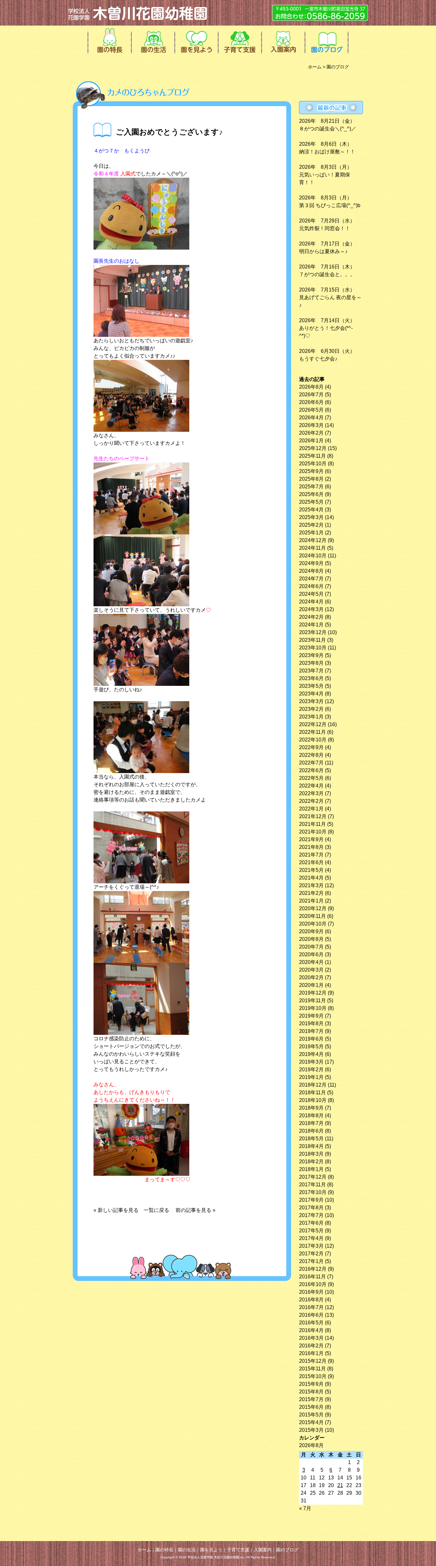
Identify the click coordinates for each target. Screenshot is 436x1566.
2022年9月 (311, 747)
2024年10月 (313, 555)
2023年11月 (312, 640)
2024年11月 (312, 548)
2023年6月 (311, 678)
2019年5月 (311, 1046)
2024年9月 (311, 563)
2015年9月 (311, 1384)
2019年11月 (312, 1000)
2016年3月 (311, 1338)
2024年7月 (311, 578)
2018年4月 (311, 1146)
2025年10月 (313, 463)
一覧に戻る (156, 1210)
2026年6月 (311, 402)
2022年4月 (311, 785)
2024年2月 (311, 617)
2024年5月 (311, 594)
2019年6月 (311, 1039)
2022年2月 (311, 801)
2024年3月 (311, 609)
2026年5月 (311, 410)
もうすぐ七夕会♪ (318, 358)
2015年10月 (313, 1376)
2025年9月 (311, 471)
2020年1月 (311, 985)
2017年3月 (311, 1246)
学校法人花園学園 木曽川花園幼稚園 (138, 13)
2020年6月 (311, 954)
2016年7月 (311, 1307)
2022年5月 (311, 778)
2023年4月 (311, 693)
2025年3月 (311, 517)
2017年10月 (313, 1192)
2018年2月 (311, 1161)
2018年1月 (311, 1169)
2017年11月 (312, 1184)
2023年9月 (311, 655)
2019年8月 (311, 1023)
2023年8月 (311, 663)
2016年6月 (311, 1315)
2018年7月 (311, 1123)
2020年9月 (311, 931)
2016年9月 (311, 1292)
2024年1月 (311, 624)
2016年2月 (311, 1345)
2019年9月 (311, 1016)
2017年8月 (311, 1207)
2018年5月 (311, 1138)
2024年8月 (311, 571)
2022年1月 (311, 808)
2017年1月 (311, 1261)
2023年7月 (311, 670)
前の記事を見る (193, 1210)
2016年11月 (312, 1276)
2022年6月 (311, 770)
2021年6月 (311, 862)
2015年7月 (311, 1399)
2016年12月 (313, 1269)
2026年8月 (311, 387)
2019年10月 (313, 1008)
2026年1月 (311, 440)
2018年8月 (311, 1115)
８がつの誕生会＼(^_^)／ (327, 128)
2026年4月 (311, 417)
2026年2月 (311, 433)
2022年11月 (312, 732)
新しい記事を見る (121, 1210)
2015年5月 (311, 1414)
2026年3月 (311, 425)
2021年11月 (312, 824)
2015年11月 (312, 1368)
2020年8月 (311, 939)
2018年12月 (313, 1085)
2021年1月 (311, 900)
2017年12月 (313, 1177)
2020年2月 (311, 977)
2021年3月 (311, 885)
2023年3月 (311, 701)
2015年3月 (311, 1430)
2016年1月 (311, 1353)
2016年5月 (311, 1322)
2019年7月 (311, 1031)
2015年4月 (311, 1422)
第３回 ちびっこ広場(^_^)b (329, 205)
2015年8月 (311, 1391)
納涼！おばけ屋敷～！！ (327, 151)
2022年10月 (313, 739)
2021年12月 (313, 816)
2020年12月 (313, 908)
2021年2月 (311, 893)
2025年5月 (311, 502)
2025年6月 (311, 494)
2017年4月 (311, 1238)
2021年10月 (313, 831)
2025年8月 (311, 479)
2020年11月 (312, 916)
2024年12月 (313, 540)
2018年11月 (312, 1092)
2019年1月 (311, 1077)
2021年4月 (311, 877)
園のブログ (326, 40)
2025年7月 (311, 486)
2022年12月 (313, 724)
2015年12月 (313, 1361)
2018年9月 (311, 1108)
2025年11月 (312, 456)
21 (340, 1485)
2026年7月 (311, 394)
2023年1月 (311, 716)
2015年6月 (311, 1407)
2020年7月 (311, 947)
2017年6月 (311, 1223)
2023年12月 (313, 632)
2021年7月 (311, 854)
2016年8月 (311, 1299)
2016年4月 (311, 1330)
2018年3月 (311, 1154)
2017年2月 (311, 1253)
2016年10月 (313, 1284)
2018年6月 (311, 1131)
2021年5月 (311, 870)
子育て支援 (239, 40)
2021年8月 (311, 847)
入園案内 (282, 40)
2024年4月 (311, 601)
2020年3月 (311, 970)
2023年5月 (311, 686)
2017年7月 (311, 1215)
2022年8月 (311, 755)
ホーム (314, 66)
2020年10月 (313, 923)
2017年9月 (311, 1200)
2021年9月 (311, 839)
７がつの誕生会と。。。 (327, 274)
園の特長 (109, 40)
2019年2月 (311, 1069)
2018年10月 (313, 1100)
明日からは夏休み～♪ (323, 251)
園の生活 (152, 40)
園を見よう (195, 40)
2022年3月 (311, 793)
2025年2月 (311, 525)
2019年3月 (311, 1062)
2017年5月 (311, 1230)
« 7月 (305, 1508)
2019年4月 (311, 1054)
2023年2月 (311, 709)
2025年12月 (313, 448)
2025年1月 (311, 532)
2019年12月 (313, 993)
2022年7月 (311, 762)
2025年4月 (311, 509)
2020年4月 (311, 962)
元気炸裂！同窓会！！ (324, 228)
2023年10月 (313, 647)
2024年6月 (311, 586)
